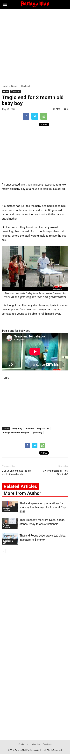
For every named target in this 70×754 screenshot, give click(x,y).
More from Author (22, 493)
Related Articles (20, 486)
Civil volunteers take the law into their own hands (16, 472)
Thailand (15, 91)
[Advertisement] (35, 45)
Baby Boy (17, 428)
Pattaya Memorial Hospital (16, 432)
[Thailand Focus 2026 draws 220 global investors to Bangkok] (10, 539)
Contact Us (23, 744)
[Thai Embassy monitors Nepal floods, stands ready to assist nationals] (10, 523)
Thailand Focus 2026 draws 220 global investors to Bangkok (43, 537)
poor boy (37, 432)
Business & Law (8, 542)
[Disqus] (35, 603)
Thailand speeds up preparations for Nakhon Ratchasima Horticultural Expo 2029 (43, 507)
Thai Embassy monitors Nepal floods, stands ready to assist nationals (42, 522)
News (5, 91)
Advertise (35, 744)
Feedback (47, 744)
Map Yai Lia (43, 428)
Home (5, 86)
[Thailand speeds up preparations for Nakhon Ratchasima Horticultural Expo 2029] (10, 506)
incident (30, 428)
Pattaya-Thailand (6, 510)
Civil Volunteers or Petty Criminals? (55, 472)
